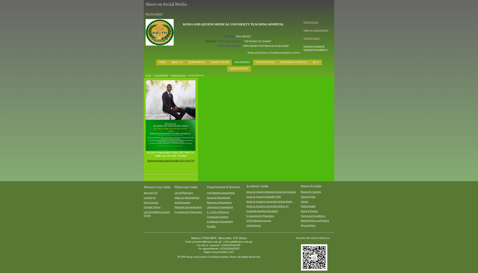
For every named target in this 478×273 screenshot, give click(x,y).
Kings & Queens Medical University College (271, 191)
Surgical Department (218, 197)
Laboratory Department (220, 207)
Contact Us (150, 197)
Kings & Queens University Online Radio (269, 201)
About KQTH (151, 192)
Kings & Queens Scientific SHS (263, 196)
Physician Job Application (188, 207)
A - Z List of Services (218, 211)
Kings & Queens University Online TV (267, 206)
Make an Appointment (316, 30)
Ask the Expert (312, 38)
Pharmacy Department (219, 202)
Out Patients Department (221, 192)
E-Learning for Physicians (188, 211)
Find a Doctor (311, 22)
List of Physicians (184, 192)
